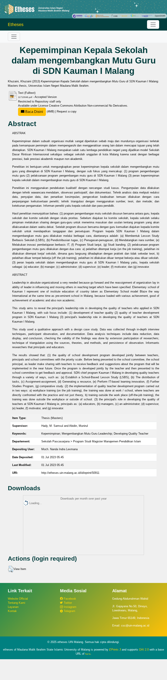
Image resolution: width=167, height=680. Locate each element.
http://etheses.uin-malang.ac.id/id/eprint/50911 (70, 472)
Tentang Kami (16, 602)
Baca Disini (33, 112)
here (87, 653)
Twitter (67, 602)
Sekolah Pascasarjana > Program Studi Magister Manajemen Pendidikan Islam (91, 441)
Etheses (15, 24)
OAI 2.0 (144, 649)
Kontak (12, 611)
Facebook (69, 598)
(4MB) (39, 111)
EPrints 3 (115, 649)
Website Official (18, 598)
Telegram (69, 611)
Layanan (13, 607)
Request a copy (67, 111)
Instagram (69, 607)
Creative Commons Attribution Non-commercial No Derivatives (88, 105)
